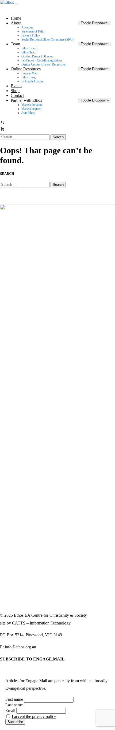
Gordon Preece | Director (37, 56)
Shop (15, 90)
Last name (14, 705)
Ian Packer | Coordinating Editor (41, 60)
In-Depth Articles (32, 81)
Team (15, 44)
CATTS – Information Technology (41, 623)
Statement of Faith (32, 31)
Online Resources (26, 69)
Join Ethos (28, 113)
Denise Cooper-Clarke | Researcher (43, 64)
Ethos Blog (28, 77)
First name (14, 699)
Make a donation (32, 105)
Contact (17, 95)
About (16, 23)
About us (27, 27)
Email (10, 710)
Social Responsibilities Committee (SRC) (47, 39)
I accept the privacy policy (34, 716)
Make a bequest (31, 109)
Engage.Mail (29, 73)
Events (16, 85)
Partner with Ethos (26, 100)
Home (16, 18)
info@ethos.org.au (20, 647)
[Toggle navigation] (17, 4)
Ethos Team (28, 52)
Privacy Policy (30, 35)
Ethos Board (29, 48)
